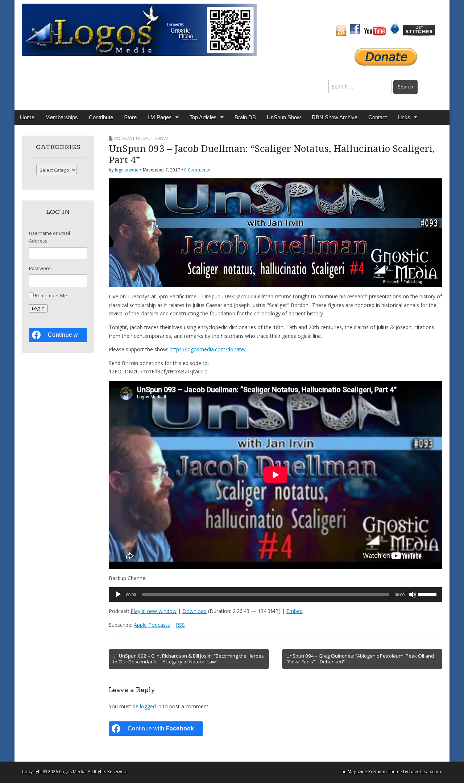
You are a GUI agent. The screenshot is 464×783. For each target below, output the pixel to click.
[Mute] (412, 594)
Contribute (101, 117)
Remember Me (51, 296)
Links (404, 117)
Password (40, 268)
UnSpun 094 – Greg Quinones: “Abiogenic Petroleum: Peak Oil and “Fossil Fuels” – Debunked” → (360, 658)
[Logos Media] (139, 29)
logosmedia (126, 170)
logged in (150, 706)
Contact (377, 117)
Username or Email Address (49, 237)
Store (130, 117)
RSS (180, 624)
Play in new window (153, 611)
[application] (275, 594)
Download (194, 611)
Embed (294, 611)
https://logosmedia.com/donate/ (208, 349)
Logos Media (72, 771)
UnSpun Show (284, 117)
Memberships (61, 117)
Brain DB (245, 117)
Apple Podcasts (152, 624)
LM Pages (160, 117)
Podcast (124, 138)
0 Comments (197, 170)
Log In (38, 308)
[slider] (428, 593)
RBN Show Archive (334, 117)
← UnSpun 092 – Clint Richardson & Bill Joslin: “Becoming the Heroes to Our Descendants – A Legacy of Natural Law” (188, 658)
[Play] (118, 594)
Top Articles (203, 117)
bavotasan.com (425, 771)
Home (27, 117)
